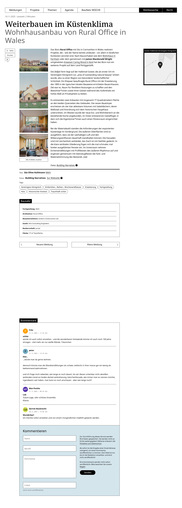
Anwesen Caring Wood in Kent (78, 62)
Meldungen (15, 10)
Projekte (34, 10)
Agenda (69, 10)
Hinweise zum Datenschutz (90, 443)
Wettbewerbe (150, 10)
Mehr (48, 172)
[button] (160, 65)
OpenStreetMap (171, 83)
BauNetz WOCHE (91, 10)
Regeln (82, 467)
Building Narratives (66, 165)
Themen (52, 10)
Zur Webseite (53, 178)
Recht (170, 10)
